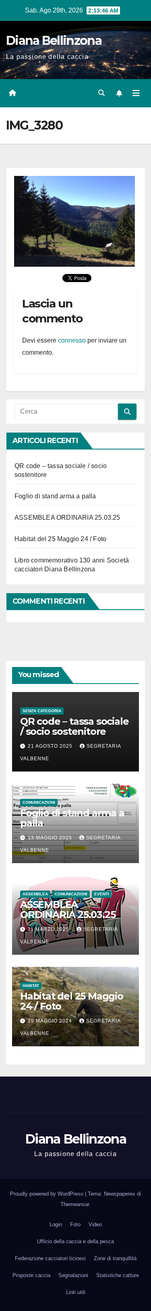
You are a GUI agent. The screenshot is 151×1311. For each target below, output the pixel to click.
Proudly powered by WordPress (47, 1194)
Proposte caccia (31, 1275)
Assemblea (35, 894)
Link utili (75, 1292)
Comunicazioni (39, 802)
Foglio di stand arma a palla (55, 496)
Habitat (31, 985)
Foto (75, 1224)
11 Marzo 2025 (49, 929)
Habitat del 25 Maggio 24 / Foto (60, 538)
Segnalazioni (73, 1275)
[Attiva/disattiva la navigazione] (136, 93)
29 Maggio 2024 (51, 1021)
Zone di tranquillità (115, 1258)
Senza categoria (42, 711)
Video (95, 1224)
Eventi (101, 894)
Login (56, 1224)
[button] (101, 93)
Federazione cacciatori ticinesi (50, 1258)
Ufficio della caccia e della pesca (75, 1241)
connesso (72, 340)
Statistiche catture (117, 1275)
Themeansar (74, 1204)
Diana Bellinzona (53, 40)
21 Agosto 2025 (51, 746)
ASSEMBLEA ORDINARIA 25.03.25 (67, 517)
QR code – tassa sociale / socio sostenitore (74, 726)
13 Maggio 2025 (51, 838)
